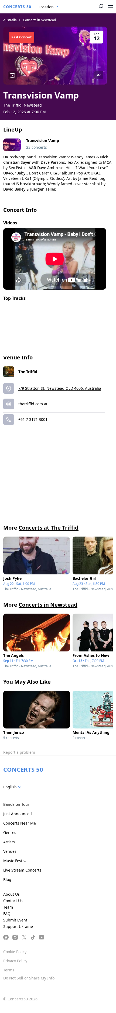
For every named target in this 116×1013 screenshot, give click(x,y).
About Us (11, 894)
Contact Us (13, 900)
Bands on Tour (16, 804)
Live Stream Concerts (22, 870)
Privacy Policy (15, 960)
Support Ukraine (18, 926)
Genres (9, 832)
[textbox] (13, 787)
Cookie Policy (14, 951)
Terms (8, 969)
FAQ (7, 913)
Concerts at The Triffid (49, 527)
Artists (9, 841)
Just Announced (17, 813)
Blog (7, 879)
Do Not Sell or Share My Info (28, 978)
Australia (10, 20)
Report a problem (19, 752)
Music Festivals (16, 860)
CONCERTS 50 (17, 6)
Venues (9, 851)
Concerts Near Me (19, 823)
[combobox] (48, 7)
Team (8, 907)
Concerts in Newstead (39, 20)
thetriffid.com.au (33, 403)
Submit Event (15, 920)
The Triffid (27, 371)
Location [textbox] (46, 6)
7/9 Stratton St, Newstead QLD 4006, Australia (59, 388)
